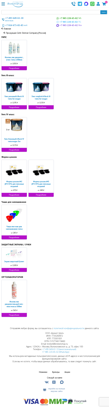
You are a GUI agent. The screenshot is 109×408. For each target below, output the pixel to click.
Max (70, 25)
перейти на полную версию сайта (56, 389)
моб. (16, 25)
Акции (67, 372)
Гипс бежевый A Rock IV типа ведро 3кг (14, 140)
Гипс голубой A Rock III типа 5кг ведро (41, 97)
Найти (104, 12)
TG (70, 22)
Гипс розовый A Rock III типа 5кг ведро (14, 97)
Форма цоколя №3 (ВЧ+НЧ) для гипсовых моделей (41, 184)
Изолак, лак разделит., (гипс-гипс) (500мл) (14, 58)
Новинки (43, 372)
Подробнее (14, 68)
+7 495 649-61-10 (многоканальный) (59, 349)
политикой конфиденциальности (69, 328)
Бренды (56, 372)
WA (70, 18)
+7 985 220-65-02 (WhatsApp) (55, 352)
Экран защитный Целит (14, 261)
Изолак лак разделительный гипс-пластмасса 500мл (14, 304)
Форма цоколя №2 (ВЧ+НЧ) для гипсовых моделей (14, 184)
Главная (7, 28)
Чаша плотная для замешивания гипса (14, 227)
